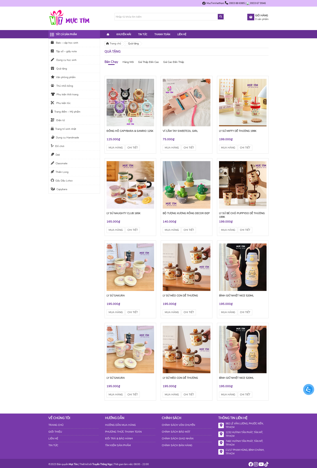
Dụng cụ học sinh (66, 60)
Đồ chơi (59, 146)
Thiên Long (62, 172)
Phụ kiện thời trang (67, 94)
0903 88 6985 (237, 3)
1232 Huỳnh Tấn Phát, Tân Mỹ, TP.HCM (244, 434)
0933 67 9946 (258, 3)
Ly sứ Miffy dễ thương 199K (237, 131)
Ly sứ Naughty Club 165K (124, 213)
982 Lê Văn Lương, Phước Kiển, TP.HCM (245, 425)
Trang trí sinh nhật (65, 129)
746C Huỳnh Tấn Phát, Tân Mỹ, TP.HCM (244, 443)
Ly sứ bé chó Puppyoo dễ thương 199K (242, 215)
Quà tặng (61, 68)
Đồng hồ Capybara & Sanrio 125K (130, 131)
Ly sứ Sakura (116, 295)
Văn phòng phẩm (66, 77)
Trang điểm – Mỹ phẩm (67, 111)
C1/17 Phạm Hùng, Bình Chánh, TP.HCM (245, 451)
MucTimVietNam (215, 3)
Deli (58, 155)
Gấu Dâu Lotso (64, 180)
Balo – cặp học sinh (66, 43)
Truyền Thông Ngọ (102, 464)
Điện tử (60, 120)
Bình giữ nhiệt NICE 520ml (236, 295)
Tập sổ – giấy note (66, 51)
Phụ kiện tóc (63, 103)
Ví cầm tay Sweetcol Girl (180, 131)
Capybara (62, 189)
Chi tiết (132, 147)
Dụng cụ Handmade (67, 137)
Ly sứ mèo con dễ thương (180, 295)
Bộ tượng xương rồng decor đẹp (186, 213)
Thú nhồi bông (64, 86)
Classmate (61, 163)
